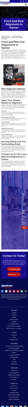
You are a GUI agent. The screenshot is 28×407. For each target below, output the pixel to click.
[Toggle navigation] (26, 4)
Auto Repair (14, 343)
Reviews (14, 317)
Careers (14, 321)
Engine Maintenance (14, 348)
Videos (14, 337)
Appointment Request (14, 395)
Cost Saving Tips (14, 377)
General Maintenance (14, 375)
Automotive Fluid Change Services (14, 346)
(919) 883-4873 (23, 212)
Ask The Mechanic (14, 397)
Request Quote (25, 227)
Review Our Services (14, 399)
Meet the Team (14, 319)
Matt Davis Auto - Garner (14, 326)
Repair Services (14, 357)
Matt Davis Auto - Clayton (14, 328)
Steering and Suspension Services (14, 350)
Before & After (14, 339)
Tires (14, 359)
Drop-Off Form (14, 388)
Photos (14, 332)
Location (14, 315)
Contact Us (14, 370)
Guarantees (14, 364)
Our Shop (14, 310)
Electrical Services (14, 355)
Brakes (14, 352)
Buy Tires (14, 379)
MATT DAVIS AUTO (5, 36)
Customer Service (14, 324)
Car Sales (14, 361)
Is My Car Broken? (14, 372)
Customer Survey (14, 392)
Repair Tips (14, 368)
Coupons (14, 312)
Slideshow (14, 335)
